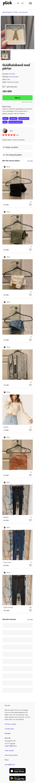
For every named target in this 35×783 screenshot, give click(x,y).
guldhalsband (23, 118)
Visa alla (30, 161)
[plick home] (7, 3)
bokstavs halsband (15, 122)
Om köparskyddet (14, 155)
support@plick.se (11, 746)
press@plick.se (10, 764)
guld (5, 122)
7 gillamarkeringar (11, 87)
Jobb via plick (9, 750)
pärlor (5, 118)
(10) (17, 135)
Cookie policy (9, 729)
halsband (13, 118)
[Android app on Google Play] (17, 778)
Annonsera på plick (11, 755)
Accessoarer (23, 12)
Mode (16, 12)
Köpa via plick (12, 147)
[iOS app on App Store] (17, 770)
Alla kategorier (7, 12)
